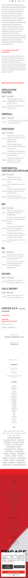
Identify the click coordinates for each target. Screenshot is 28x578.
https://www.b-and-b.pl (14, 542)
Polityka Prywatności (8, 562)
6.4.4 (22, 431)
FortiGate (6, 453)
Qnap (14, 415)
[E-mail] (19, 1)
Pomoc (14, 508)
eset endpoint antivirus (14, 437)
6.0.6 (5, 431)
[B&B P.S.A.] (4, 1)
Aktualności (14, 387)
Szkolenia (14, 418)
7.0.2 (16, 433)
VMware (14, 421)
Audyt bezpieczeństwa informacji (14, 494)
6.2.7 (14, 431)
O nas (14, 486)
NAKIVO (14, 411)
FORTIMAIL (14, 402)
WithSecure (14, 422)
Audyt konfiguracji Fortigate (14, 499)
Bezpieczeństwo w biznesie (14, 493)
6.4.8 (8, 433)
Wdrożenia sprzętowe (14, 503)
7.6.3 (14, 435)
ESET (14, 390)
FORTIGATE (14, 401)
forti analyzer (11, 446)
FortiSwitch (12, 458)
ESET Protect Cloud (18, 442)
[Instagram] (23, 1)
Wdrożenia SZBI (14, 504)
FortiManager (14, 404)
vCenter (12, 460)
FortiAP (14, 394)
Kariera (14, 510)
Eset (18, 435)
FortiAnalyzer (14, 393)
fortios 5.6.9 (11, 327)
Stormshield (14, 416)
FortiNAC (14, 405)
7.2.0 (24, 433)
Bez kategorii (14, 388)
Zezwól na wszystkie (13, 572)
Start (14, 484)
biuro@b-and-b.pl (15, 541)
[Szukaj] (9, 1)
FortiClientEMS (9, 451)
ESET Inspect (21, 440)
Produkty (14, 488)
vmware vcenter (7, 464)
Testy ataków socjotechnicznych (14, 498)
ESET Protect (8, 442)
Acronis (14, 385)
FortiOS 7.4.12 (14, 372)
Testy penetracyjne (14, 496)
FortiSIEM (14, 407)
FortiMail (13, 453)
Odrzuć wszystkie (7, 566)
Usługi (14, 489)
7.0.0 (12, 433)
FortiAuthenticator (14, 396)
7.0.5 (20, 433)
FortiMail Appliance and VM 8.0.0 (13, 376)
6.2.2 (10, 431)
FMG (12, 444)
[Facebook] (21, 1)
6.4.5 (4, 433)
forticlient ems (19, 451)
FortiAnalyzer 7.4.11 (13, 368)
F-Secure (14, 391)
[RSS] (25, 1)
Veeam (14, 419)
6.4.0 (18, 431)
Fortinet (14, 455)
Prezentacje (14, 501)
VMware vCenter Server (19, 464)
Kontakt (14, 511)
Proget (14, 413)
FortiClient (14, 397)
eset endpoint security (10, 440)
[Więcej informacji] (12, 1)
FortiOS (4, 327)
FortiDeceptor (14, 399)
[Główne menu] (15, 1)
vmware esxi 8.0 (21, 462)
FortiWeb (14, 410)
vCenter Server (20, 460)
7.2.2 (10, 435)
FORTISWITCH (14, 408)
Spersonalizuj (19, 567)
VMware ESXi (12, 462)
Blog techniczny (14, 506)
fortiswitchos (22, 458)
